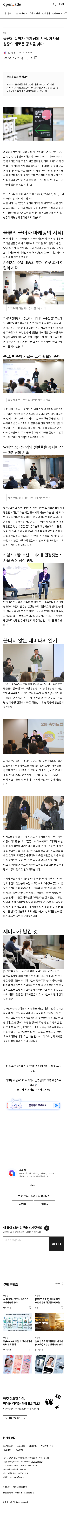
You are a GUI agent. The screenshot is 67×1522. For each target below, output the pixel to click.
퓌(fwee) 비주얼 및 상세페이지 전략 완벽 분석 (17, 1343)
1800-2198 (23, 1473)
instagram (8, 1493)
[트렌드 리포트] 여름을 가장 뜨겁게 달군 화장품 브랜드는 (47, 1301)
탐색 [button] (9, 13)
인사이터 (46, 13)
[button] (59, 1283)
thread (18, 1493)
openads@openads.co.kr (21, 1477)
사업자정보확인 (36, 1462)
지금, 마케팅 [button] (19, 13)
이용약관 (6, 1487)
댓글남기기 (56, 1244)
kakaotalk (29, 1493)
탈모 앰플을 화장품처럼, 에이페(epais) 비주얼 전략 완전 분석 (49, 1343)
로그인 (61, 4)
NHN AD (9, 1438)
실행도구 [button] (56, 13)
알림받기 (33, 1185)
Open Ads (12, 4)
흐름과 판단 (34, 13)
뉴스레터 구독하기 (12, 1418)
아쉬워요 (44, 1204)
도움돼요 (22, 1204)
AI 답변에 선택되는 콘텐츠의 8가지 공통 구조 (15, 1301)
